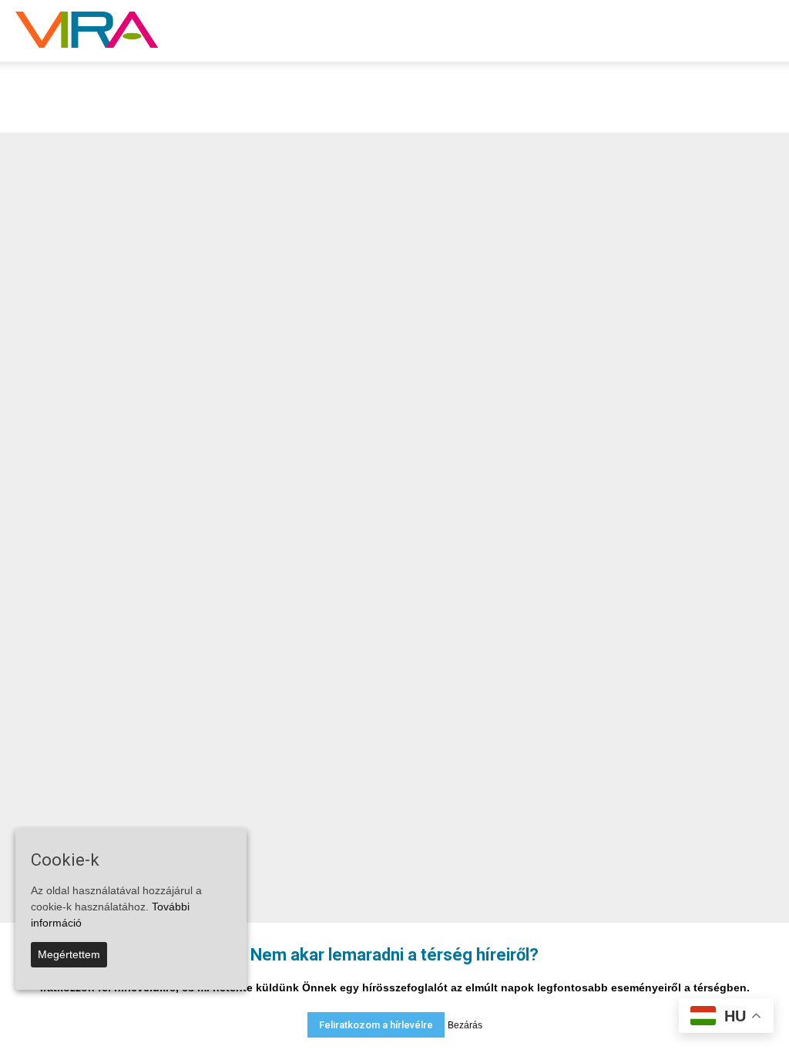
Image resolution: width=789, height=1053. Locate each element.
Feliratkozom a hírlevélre (376, 1025)
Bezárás (465, 1025)
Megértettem (69, 954)
